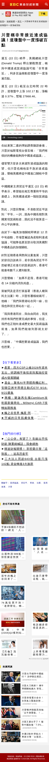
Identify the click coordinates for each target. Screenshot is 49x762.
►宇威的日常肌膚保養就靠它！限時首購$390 (19, 418)
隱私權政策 (40, 756)
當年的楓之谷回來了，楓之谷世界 (8, 577)
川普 (10, 487)
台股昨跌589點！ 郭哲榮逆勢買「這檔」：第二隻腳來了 (12, 556)
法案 (39, 483)
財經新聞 (11, 21)
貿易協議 (14, 483)
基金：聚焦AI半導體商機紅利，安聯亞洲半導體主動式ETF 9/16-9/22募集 (24, 387)
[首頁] (24, 4)
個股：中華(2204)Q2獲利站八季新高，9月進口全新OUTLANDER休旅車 (12, 631)
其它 (20, 21)
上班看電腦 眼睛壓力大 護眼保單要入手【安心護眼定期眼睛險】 (40, 653)
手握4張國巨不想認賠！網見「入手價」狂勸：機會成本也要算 (12, 529)
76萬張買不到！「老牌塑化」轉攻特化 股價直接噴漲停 (12, 604)
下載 (43, 14)
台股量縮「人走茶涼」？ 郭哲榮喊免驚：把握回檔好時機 (40, 550)
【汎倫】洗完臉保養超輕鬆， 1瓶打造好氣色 (8, 653)
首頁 (2, 21)
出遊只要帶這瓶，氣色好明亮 (40, 577)
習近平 (24, 483)
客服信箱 (10, 756)
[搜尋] (45, 7)
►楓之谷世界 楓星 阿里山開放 (17, 413)
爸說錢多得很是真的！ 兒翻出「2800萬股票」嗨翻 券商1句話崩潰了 (40, 626)
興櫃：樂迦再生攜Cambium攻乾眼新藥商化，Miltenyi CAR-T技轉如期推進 (24, 402)
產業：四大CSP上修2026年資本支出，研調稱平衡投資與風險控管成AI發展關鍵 (24, 372)
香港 (32, 483)
